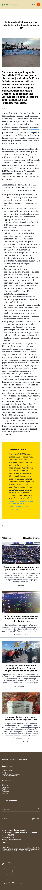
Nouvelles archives (31, 538)
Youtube (4, 789)
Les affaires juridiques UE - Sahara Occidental (19, 832)
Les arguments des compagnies (14, 830)
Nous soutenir (11, 801)
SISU (9, 882)
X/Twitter (5, 785)
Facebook (5, 791)
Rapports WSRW (8, 837)
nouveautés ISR (8, 835)
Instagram (5, 787)
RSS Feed (5, 842)
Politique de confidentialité (12, 840)
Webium (24, 882)
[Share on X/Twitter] (4, 526)
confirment (34, 129)
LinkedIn (5, 793)
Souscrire (36, 819)
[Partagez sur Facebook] (2, 526)
